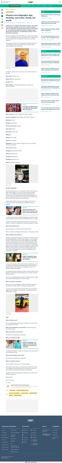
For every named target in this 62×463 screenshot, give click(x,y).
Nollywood (44, 6)
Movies (29, 6)
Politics (43, 32)
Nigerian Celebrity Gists (22, 390)
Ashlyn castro (24, 393)
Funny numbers (33, 393)
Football (43, 25)
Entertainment (15, 6)
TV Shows (39, 6)
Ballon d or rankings (14, 393)
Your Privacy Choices (32, 462)
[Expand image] (37, 50)
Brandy (11, 395)
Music (33, 6)
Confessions (44, 39)
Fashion (50, 6)
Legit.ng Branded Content (22, 22)
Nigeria (43, 18)
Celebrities (23, 6)
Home (7, 9)
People (43, 57)
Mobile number (17, 395)
